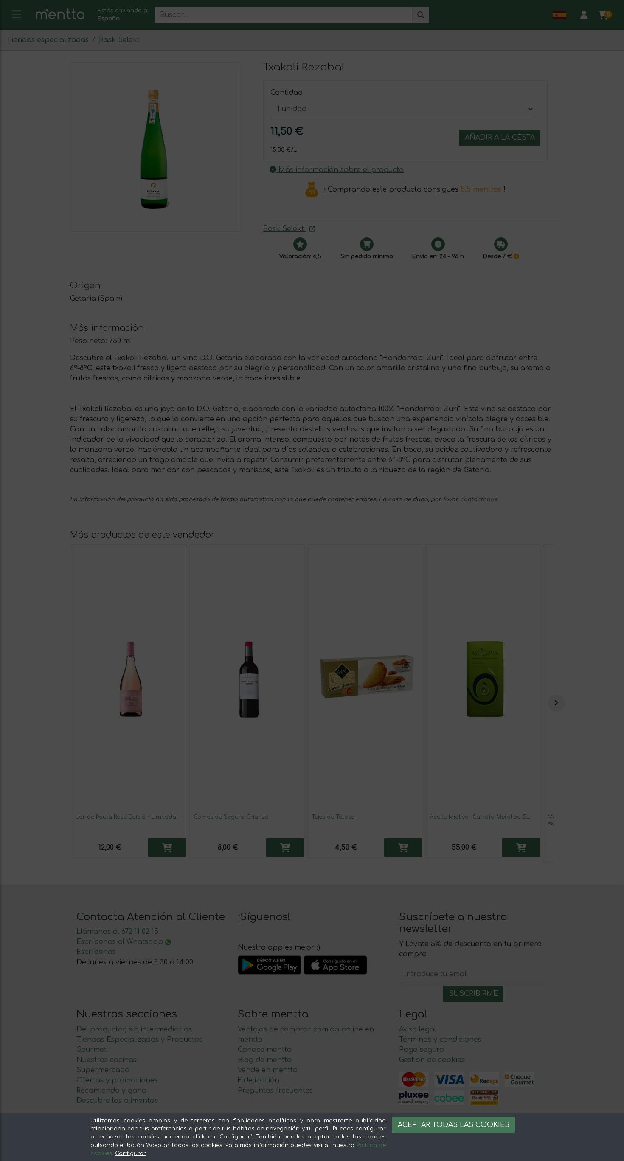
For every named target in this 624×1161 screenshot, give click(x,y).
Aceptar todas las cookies (453, 1125)
